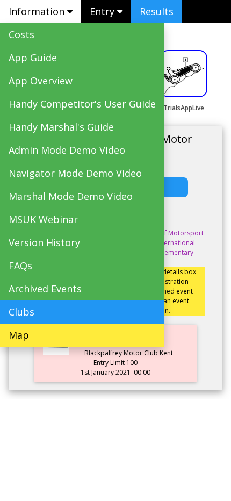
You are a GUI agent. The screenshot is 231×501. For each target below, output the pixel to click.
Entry (103, 11)
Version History (44, 242)
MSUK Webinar (43, 219)
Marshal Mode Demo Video (71, 196)
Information (38, 11)
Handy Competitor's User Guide (82, 103)
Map (19, 334)
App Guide (33, 57)
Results (157, 11)
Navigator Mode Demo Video (75, 173)
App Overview (41, 80)
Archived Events (45, 288)
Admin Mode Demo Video (67, 150)
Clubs (21, 311)
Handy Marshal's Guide (61, 126)
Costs (21, 34)
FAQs (20, 265)
